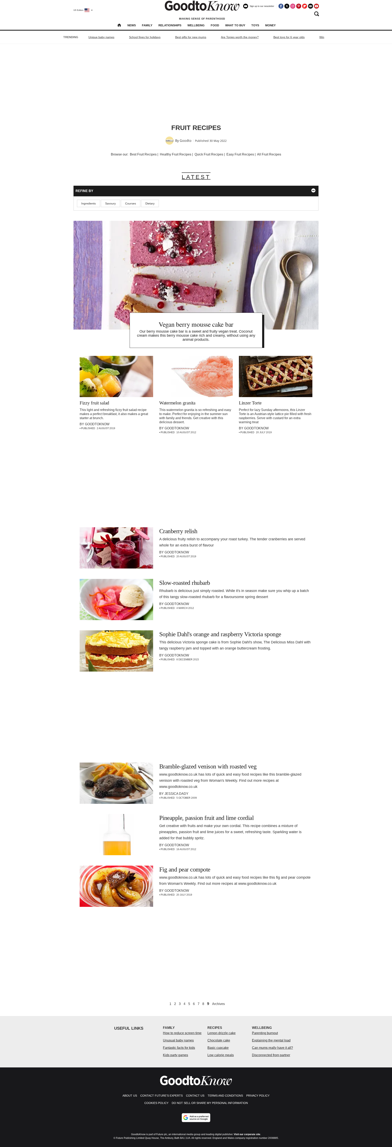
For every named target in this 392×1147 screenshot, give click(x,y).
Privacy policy (258, 1095)
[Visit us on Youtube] (316, 6)
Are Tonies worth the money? (240, 37)
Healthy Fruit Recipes (175, 154)
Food (215, 25)
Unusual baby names (178, 1040)
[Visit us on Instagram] (292, 6)
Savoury (110, 203)
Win (321, 37)
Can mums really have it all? (272, 1047)
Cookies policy (156, 1103)
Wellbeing (196, 25)
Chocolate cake (218, 1040)
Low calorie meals (220, 1055)
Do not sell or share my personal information (210, 1103)
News (131, 25)
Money (270, 25)
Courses (130, 203)
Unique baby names (101, 37)
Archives (218, 1004)
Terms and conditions (225, 1095)
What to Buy (235, 25)
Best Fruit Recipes (143, 154)
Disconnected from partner (271, 1055)
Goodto (186, 140)
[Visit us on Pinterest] (298, 6)
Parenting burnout (265, 1033)
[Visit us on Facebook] (280, 6)
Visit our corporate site (247, 1134)
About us (129, 1095)
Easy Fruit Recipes (240, 154)
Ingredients (88, 203)
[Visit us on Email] (310, 6)
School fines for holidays (144, 37)
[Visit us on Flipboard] (304, 6)
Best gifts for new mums (190, 37)
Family (147, 25)
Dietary (150, 203)
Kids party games (175, 1055)
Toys (255, 25)
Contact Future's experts (161, 1095)
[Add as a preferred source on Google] (196, 1117)
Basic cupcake (218, 1047)
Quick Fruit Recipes (209, 154)
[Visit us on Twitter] (286, 6)
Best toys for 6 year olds (289, 37)
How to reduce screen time (182, 1033)
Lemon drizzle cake (221, 1033)
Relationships (169, 25)
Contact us (195, 1095)
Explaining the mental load (271, 1040)
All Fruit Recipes (269, 154)
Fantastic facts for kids (179, 1047)
